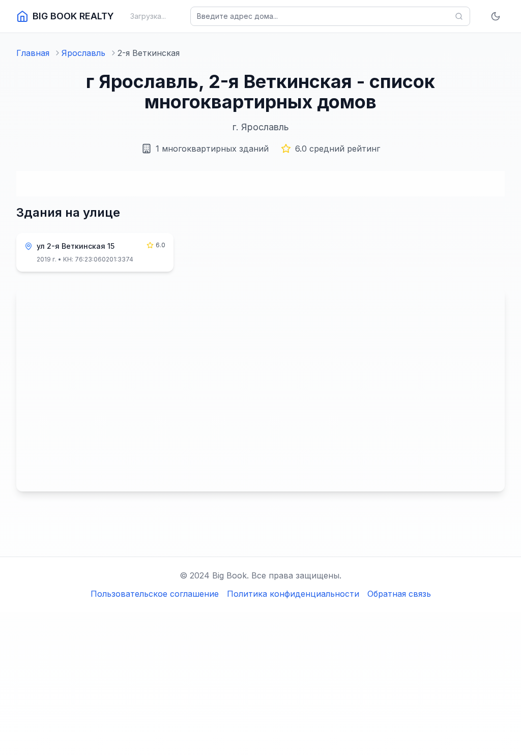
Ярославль (83, 53)
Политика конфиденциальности (293, 594)
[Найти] (459, 16)
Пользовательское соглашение (155, 594)
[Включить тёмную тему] (495, 16)
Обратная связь (399, 594)
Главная (32, 53)
